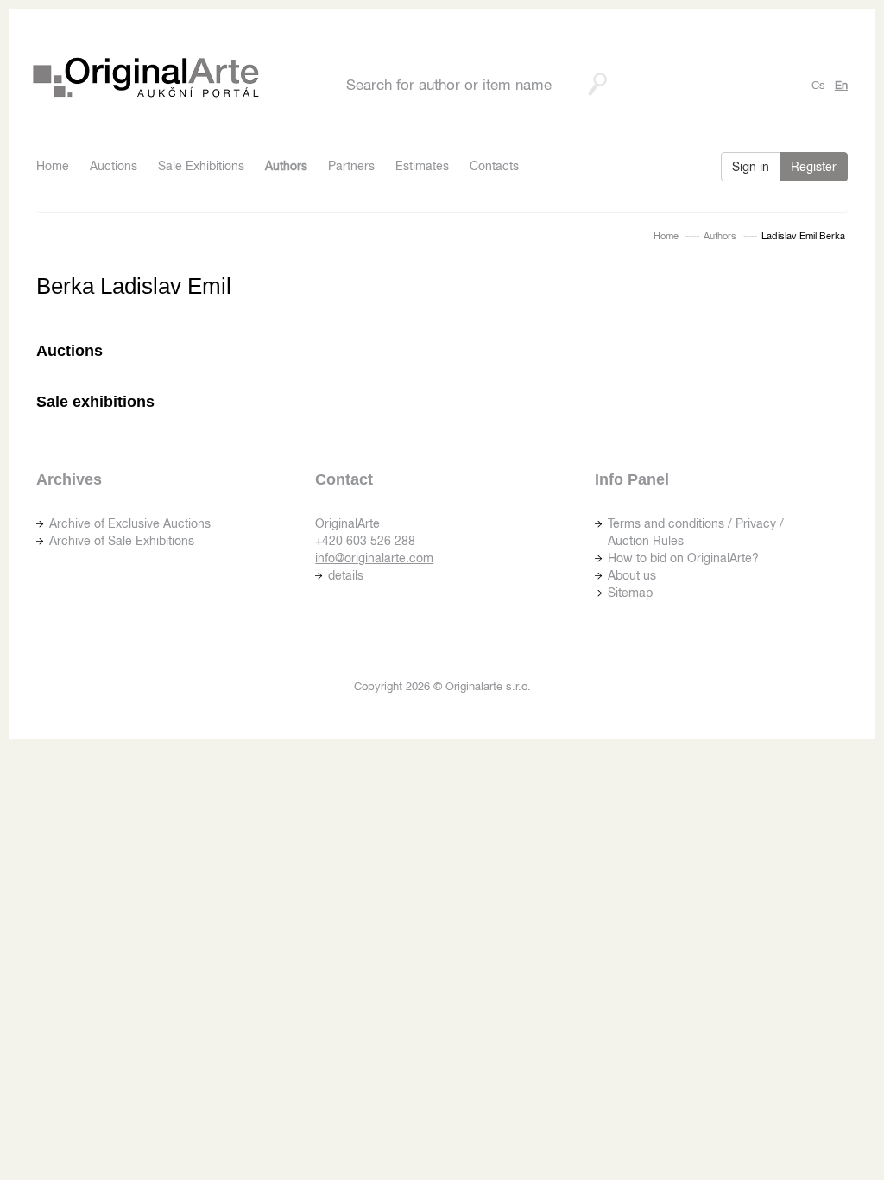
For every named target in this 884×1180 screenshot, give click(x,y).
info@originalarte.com (374, 558)
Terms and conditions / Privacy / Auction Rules (696, 532)
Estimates (422, 166)
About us (632, 575)
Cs (818, 85)
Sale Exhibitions (201, 166)
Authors (286, 166)
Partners (351, 166)
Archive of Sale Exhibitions (121, 541)
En (841, 85)
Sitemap (630, 593)
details (345, 575)
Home (52, 166)
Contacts (494, 166)
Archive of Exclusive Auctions (130, 523)
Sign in (750, 167)
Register (814, 167)
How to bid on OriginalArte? (683, 558)
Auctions (113, 166)
